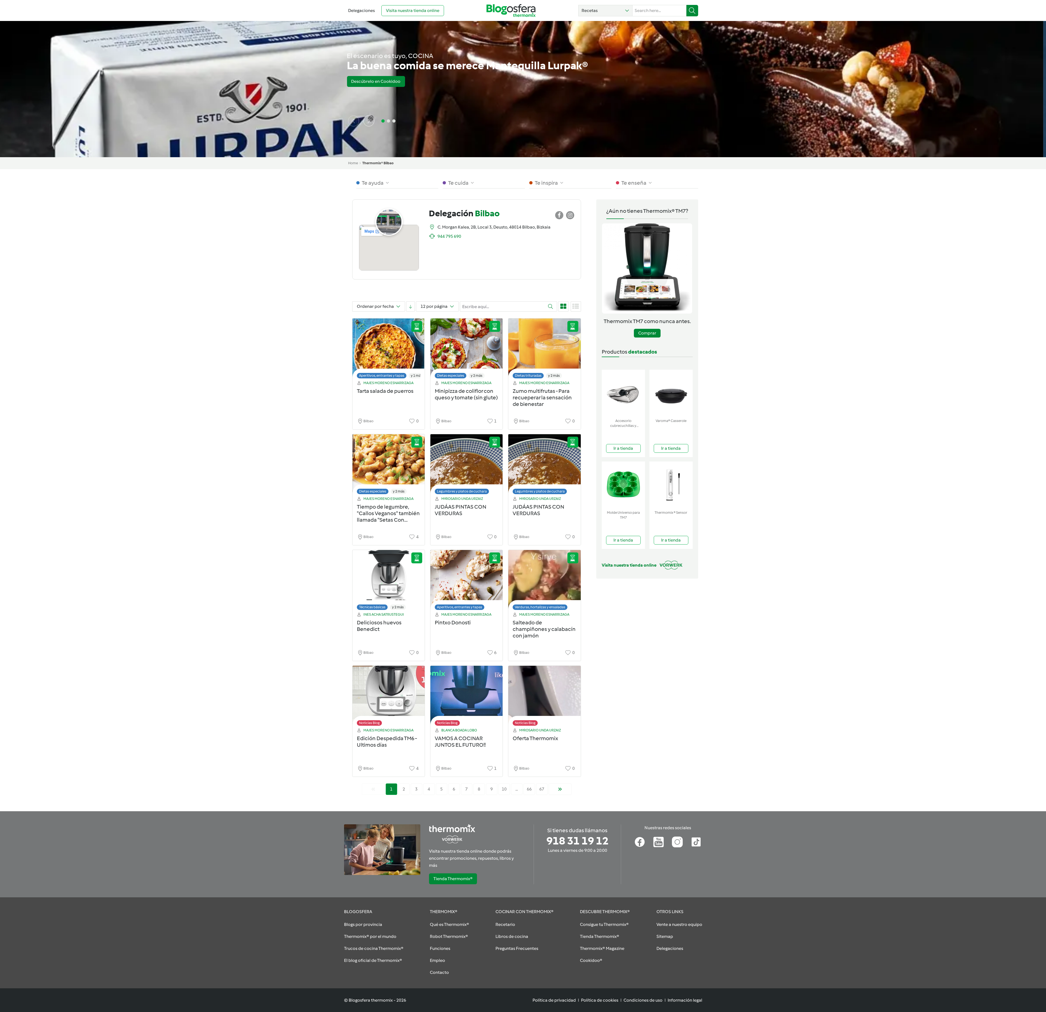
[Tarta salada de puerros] (388, 349)
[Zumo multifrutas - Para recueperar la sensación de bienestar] (544, 349)
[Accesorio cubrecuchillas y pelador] (623, 393)
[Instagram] (677, 842)
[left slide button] (353, 121)
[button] (605, 10)
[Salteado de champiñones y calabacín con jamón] (544, 581)
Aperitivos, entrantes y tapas (381, 375)
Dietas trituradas (528, 375)
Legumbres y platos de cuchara (462, 491)
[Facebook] (640, 842)
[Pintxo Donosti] (466, 581)
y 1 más (416, 375)
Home (353, 163)
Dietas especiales (450, 375)
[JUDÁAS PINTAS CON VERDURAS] (466, 465)
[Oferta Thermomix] (544, 697)
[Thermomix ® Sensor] (671, 485)
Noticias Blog (369, 723)
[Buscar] (692, 10)
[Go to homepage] (511, 10)
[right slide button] (368, 121)
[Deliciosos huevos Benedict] (388, 581)
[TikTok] (696, 842)
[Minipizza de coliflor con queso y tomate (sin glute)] (466, 349)
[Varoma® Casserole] (671, 393)
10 (504, 789)
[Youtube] (658, 842)
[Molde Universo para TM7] (623, 485)
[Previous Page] (373, 789)
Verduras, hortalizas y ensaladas (540, 607)
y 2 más (476, 375)
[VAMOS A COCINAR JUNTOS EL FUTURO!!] (466, 697)
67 (541, 789)
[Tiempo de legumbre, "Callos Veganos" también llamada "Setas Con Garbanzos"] (388, 465)
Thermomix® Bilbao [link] (378, 163)
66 (529, 789)
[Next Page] (560, 789)
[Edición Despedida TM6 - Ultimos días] (388, 697)
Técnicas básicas (372, 607)
